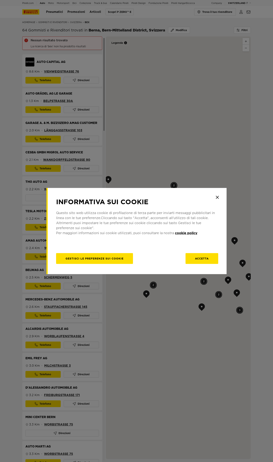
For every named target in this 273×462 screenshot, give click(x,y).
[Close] (217, 197)
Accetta (202, 258)
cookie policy (186, 233)
